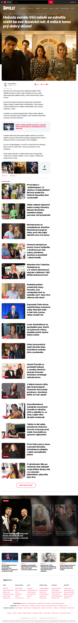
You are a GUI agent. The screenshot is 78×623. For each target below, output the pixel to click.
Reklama (15, 613)
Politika (31, 8)
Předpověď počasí (32, 603)
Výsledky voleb (6, 592)
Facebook (9, 613)
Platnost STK (67, 598)
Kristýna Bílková (12, 83)
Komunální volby (6, 598)
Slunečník (38, 605)
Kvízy (57, 8)
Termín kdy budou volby (8, 594)
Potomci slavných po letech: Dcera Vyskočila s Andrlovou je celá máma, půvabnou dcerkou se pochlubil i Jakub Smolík (38, 251)
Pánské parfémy (70, 607)
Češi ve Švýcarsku (56, 594)
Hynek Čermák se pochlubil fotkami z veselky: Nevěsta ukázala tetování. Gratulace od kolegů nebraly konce (36, 370)
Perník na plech (42, 598)
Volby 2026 (5, 588)
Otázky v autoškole (68, 596)
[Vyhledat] (50, 2)
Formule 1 (29, 596)
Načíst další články (26, 485)
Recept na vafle (42, 596)
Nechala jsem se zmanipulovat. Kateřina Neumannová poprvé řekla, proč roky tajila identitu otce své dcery (38, 229)
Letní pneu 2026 (67, 588)
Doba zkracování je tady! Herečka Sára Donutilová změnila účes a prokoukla (36, 348)
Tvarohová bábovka (44, 594)
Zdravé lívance (42, 592)
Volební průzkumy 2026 (8, 590)
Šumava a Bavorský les (57, 592)
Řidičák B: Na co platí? (69, 594)
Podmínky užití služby (37, 613)
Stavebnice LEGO (27, 607)
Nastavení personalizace (65, 613)
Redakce (20, 613)
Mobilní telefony (19, 607)
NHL (28, 598)
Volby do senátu (6, 596)
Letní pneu (43, 607)
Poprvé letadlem (55, 590)
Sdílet (43, 84)
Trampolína (32, 605)
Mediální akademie (27, 613)
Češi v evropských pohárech (57, 603)
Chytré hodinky (62, 607)
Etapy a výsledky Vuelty (20, 590)
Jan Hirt (17, 592)
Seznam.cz (73, 2)
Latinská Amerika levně (57, 596)
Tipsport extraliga (31, 592)
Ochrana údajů (47, 613)
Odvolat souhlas (55, 613)
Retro (51, 8)
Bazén (18, 605)
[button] (39, 56)
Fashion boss (65, 8)
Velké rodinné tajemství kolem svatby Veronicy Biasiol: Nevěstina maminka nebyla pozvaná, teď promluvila (38, 209)
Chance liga (29, 588)
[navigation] (2, 2)
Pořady (37, 8)
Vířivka (65, 605)
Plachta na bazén (25, 605)
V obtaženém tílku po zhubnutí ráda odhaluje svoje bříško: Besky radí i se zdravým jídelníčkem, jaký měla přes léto (38, 470)
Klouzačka (43, 605)
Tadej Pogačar (18, 594)
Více (72, 8)
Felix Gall (17, 596)
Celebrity (23, 8)
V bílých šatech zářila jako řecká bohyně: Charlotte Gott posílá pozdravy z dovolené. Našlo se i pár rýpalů (37, 389)
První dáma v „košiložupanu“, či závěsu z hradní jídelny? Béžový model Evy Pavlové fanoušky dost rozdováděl (38, 191)
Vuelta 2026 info (19, 588)
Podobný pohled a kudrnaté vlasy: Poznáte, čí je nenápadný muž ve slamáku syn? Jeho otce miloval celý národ (38, 291)
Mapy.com (24, 603)
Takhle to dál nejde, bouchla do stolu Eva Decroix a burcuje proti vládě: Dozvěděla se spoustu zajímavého (38, 429)
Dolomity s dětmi (55, 598)
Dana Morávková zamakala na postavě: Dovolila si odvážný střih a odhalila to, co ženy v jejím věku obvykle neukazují (37, 410)
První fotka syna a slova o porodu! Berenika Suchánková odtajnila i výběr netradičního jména (38, 449)
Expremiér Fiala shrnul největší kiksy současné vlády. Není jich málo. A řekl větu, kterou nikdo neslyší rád (38, 309)
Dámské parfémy (36, 607)
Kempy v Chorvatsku (56, 588)
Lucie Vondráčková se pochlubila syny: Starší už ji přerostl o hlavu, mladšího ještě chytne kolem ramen (38, 329)
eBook (37, 84)
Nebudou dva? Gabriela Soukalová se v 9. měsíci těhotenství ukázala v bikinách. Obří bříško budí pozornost (38, 269)
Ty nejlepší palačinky (44, 588)
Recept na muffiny (43, 590)
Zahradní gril (61, 605)
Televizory (55, 607)
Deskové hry (49, 607)
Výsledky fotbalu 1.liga (32, 590)
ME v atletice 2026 (31, 594)
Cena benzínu (48, 603)
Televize (45, 8)
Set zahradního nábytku (51, 605)
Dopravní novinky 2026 (69, 592)
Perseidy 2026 (40, 603)
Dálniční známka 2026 (69, 590)
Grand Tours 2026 (19, 598)
